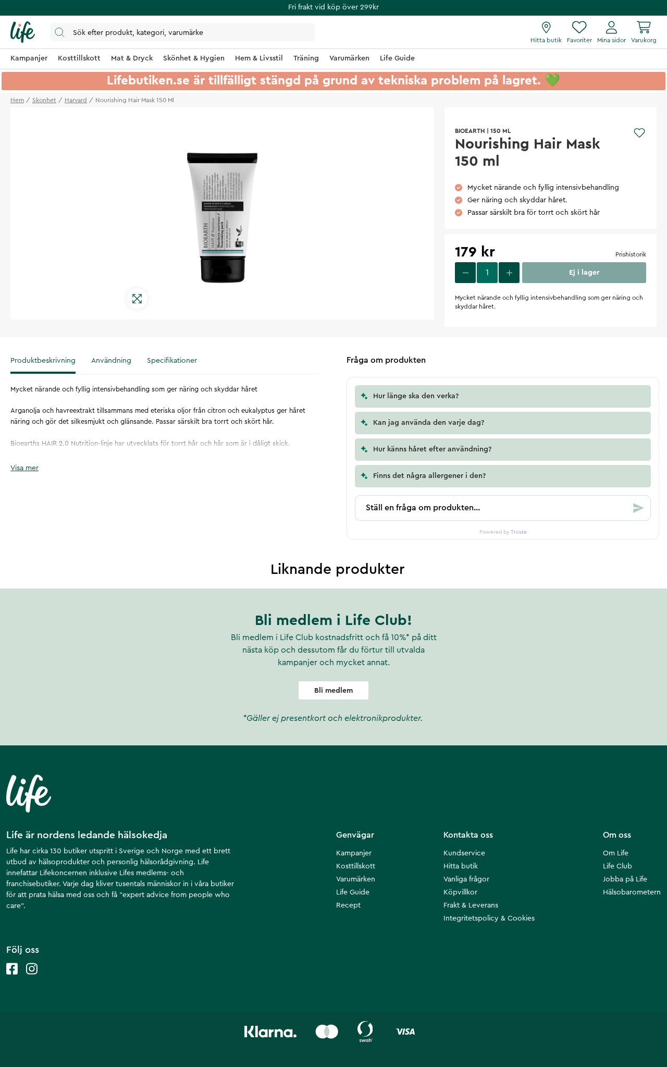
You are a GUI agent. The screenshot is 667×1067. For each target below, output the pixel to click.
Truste (519, 532)
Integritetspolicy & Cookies (489, 918)
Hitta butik (460, 866)
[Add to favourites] (639, 133)
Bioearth (470, 131)
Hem (17, 100)
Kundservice (464, 853)
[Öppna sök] (182, 32)
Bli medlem (333, 690)
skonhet (44, 100)
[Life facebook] (12, 979)
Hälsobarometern (632, 892)
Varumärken (355, 879)
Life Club (617, 866)
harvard (76, 100)
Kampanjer (354, 853)
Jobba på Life (625, 879)
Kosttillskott (355, 866)
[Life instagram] (32, 979)
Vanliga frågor (466, 879)
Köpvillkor (460, 892)
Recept (348, 905)
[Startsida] (22, 32)
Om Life (615, 853)
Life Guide (352, 892)
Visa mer (24, 468)
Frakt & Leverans (470, 905)
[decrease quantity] (465, 272)
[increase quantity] (509, 272)
